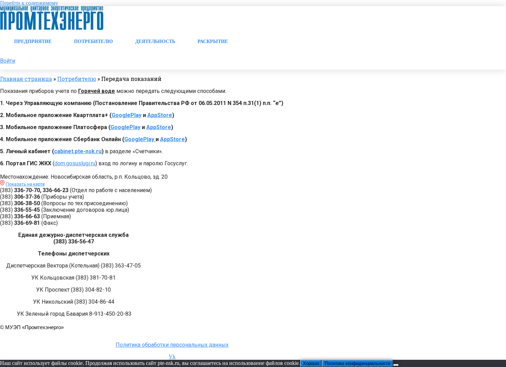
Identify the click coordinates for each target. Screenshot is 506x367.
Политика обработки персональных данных (172, 345)
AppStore (159, 115)
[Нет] (396, 365)
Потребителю (76, 78)
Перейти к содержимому (29, 3)
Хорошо (311, 363)
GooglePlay (126, 115)
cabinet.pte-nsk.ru (78, 151)
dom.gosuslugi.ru (74, 163)
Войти (7, 60)
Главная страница (26, 78)
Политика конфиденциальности (357, 363)
